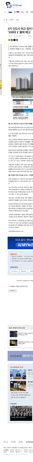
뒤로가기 (13, 290)
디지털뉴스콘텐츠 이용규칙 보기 (18, 286)
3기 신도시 (15, 271)
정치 (27, 12)
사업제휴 (20, 442)
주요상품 (13, 442)
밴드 (17, 40)
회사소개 (5, 442)
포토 (22, 12)
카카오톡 (9, 40)
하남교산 (23, 271)
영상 (15, 12)
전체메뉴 (5, 12)
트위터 (14, 40)
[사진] (18, 374)
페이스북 (12, 40)
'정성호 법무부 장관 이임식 (18, 417)
